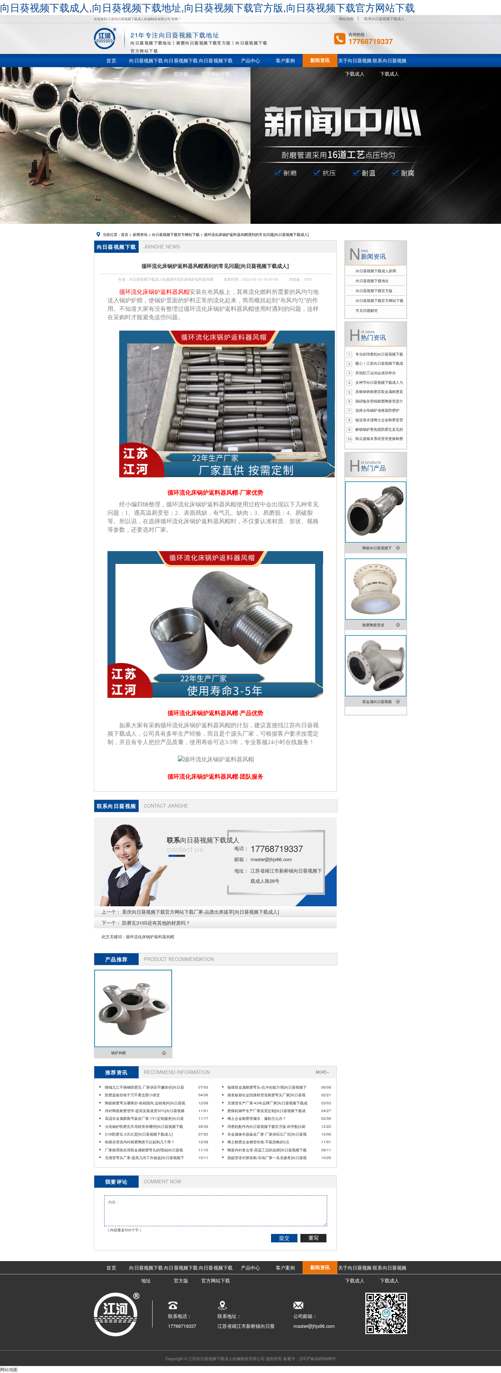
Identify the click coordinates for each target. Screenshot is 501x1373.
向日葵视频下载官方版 (374, 290)
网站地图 (346, 18)
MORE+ (322, 1072)
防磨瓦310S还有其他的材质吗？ (156, 922)
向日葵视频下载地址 (372, 280)
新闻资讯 (140, 234)
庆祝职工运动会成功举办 (375, 372)
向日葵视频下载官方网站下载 (176, 234)
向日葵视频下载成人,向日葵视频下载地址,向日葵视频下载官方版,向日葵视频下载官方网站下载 (207, 7)
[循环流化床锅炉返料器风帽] (227, 481)
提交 (284, 1238)
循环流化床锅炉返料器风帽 (150, 936)
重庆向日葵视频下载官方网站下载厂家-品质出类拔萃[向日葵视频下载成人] (200, 911)
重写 (313, 1238)
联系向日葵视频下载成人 (384, 18)
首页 (124, 234)
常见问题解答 (367, 310)
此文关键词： (114, 936)
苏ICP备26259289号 (317, 1358)
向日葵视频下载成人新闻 (376, 270)
